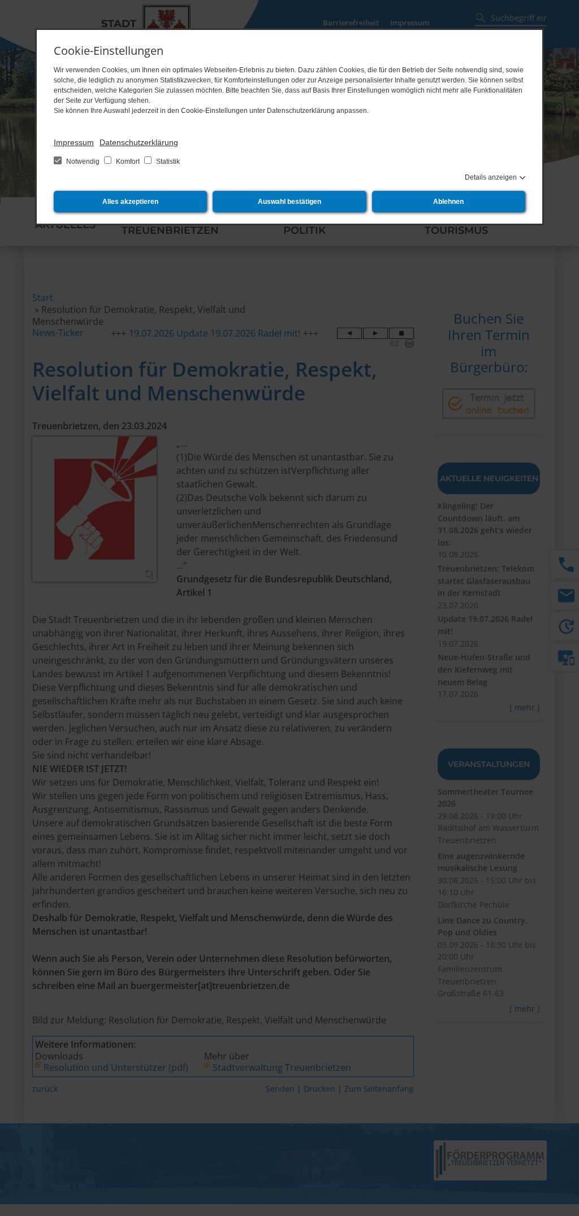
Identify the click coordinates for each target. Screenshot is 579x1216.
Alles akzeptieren (130, 202)
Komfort (127, 161)
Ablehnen (448, 202)
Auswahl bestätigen (289, 202)
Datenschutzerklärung (139, 142)
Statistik (167, 161)
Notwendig (82, 161)
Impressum (74, 142)
